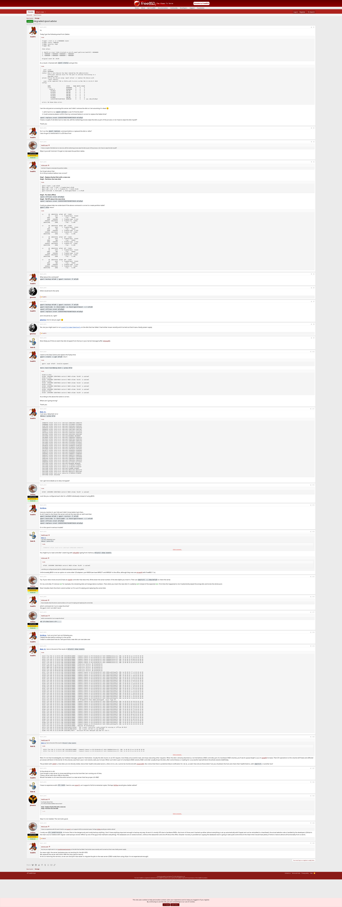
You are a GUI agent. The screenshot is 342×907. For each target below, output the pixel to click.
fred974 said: (44, 145)
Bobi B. (43, 412)
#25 (313, 843)
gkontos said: (44, 846)
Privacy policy (305, 873)
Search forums (37, 15)
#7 (313, 301)
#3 (313, 142)
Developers (183, 8)
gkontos (43, 320)
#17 (313, 612)
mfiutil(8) (76, 553)
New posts (29, 15)
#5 (313, 274)
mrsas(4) (139, 572)
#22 (313, 782)
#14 (313, 531)
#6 (313, 288)
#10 (313, 351)
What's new (40, 12)
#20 (313, 737)
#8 (313, 324)
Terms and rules (296, 873)
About (143, 8)
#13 (313, 505)
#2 (313, 128)
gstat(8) (264, 758)
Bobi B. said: (44, 826)
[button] (45, 12)
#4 (313, 162)
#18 (313, 632)
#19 (313, 646)
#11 (313, 409)
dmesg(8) (106, 341)
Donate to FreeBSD (201, 3)
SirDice (43, 508)
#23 (313, 796)
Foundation (200, 8)
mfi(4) (54, 764)
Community (174, 8)
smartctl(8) (140, 764)
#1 (313, 27)
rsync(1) (77, 785)
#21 (313, 768)
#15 (313, 576)
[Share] (311, 27)
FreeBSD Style (32, 873)
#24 (313, 823)
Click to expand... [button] (177, 549)
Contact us (288, 873)
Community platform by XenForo (171, 876)
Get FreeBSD (151, 8)
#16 (313, 596)
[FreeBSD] (153, 6)
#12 (313, 485)
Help (311, 873)
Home (137, 8)
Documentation (163, 8)
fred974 (30, 24)
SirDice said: (44, 165)
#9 (313, 338)
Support (192, 8)
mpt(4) (70, 580)
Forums (30, 12)
